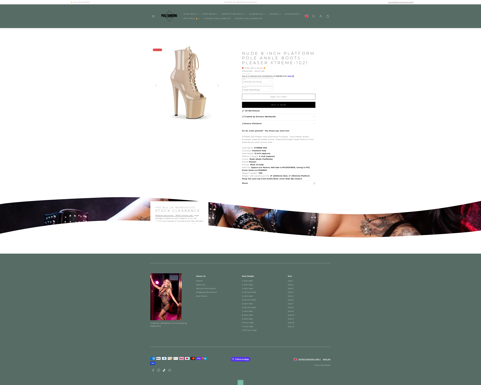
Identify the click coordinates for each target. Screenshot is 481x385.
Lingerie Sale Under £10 (248, 18)
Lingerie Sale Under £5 (217, 18)
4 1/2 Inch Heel (249, 292)
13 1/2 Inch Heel (249, 330)
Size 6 (290, 300)
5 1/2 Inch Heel (249, 300)
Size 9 (290, 311)
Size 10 (291, 315)
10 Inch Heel (248, 323)
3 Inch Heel (247, 285)
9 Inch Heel (247, 319)
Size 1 (290, 281)
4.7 (392, 2)
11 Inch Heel (247, 326)
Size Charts (201, 296)
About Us (200, 285)
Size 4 (291, 292)
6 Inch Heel (247, 304)
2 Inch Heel (247, 281)
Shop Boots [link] (209, 14)
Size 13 (291, 326)
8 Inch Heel (247, 315)
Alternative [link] (256, 14)
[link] (307, 16)
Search (199, 281)
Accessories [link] (292, 14)
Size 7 (290, 304)
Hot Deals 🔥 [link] (191, 18)
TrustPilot (399, 2)
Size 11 (291, 319)
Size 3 (290, 288)
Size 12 (291, 323)
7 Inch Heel (247, 311)
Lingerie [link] (274, 14)
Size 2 (290, 285)
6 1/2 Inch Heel (249, 307)
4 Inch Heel (247, 288)
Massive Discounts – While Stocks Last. (174, 215)
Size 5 (290, 296)
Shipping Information (206, 292)
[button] (153, 16)
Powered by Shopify (322, 365)
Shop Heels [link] (190, 14)
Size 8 (291, 307)
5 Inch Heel (247, 296)
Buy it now (278, 105)
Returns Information (206, 288)
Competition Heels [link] (232, 14)
